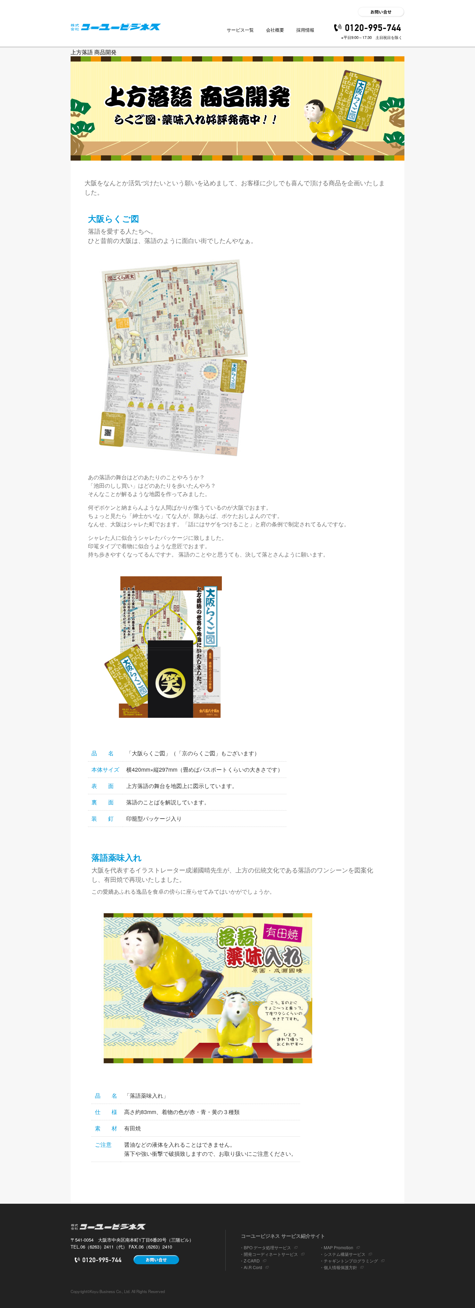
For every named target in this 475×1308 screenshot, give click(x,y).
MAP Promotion (338, 1247)
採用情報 (305, 29)
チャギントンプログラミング (351, 1261)
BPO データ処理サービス (267, 1247)
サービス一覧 (240, 29)
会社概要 (275, 29)
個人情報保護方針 (340, 1267)
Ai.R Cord (253, 1267)
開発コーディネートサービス (271, 1254)
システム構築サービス (344, 1254)
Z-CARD (252, 1261)
